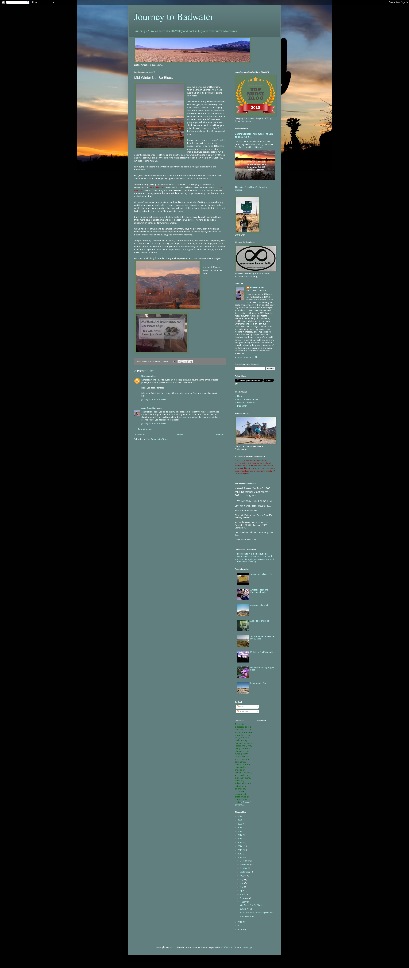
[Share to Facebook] (188, 361)
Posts (241, 706)
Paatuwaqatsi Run (258, 683)
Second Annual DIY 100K (261, 574)
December (245, 860)
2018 (240, 831)
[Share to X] (185, 361)
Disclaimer (242, 406)
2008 (240, 929)
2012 (240, 853)
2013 (240, 850)
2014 (240, 846)
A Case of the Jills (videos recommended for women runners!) (255, 560)
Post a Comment (145, 429)
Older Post (219, 434)
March (243, 894)
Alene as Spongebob (259, 620)
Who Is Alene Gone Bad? (248, 399)
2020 (240, 823)
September (245, 872)
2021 (240, 820)
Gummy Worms (247, 916)
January (243, 902)
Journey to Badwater (173, 16)
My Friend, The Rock (259, 605)
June (242, 883)
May (242, 887)
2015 (240, 842)
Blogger (249, 947)
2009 (240, 925)
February (244, 898)
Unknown (145, 376)
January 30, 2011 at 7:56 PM (153, 399)
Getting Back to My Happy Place (262, 668)
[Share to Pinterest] (191, 361)
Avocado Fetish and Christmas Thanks (259, 590)
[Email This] (179, 361)
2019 (240, 827)
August (243, 875)
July (241, 879)
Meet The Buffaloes (246, 402)
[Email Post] (174, 361)
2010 (240, 922)
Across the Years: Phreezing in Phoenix (257, 912)
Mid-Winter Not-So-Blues (251, 905)
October (244, 868)
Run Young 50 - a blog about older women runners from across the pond (254, 554)
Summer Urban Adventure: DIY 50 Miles (262, 637)
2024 (240, 816)
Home (180, 434)
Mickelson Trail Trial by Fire (262, 652)
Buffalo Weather (247, 909)
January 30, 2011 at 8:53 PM (153, 423)
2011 (240, 857)
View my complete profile (246, 357)
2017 (240, 835)
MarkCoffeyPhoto (225, 947)
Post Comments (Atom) (157, 439)
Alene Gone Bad (148, 408)
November (245, 864)
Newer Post (140, 434)
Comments (244, 711)
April (242, 890)
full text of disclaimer (242, 803)
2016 (240, 838)
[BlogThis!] (182, 361)
